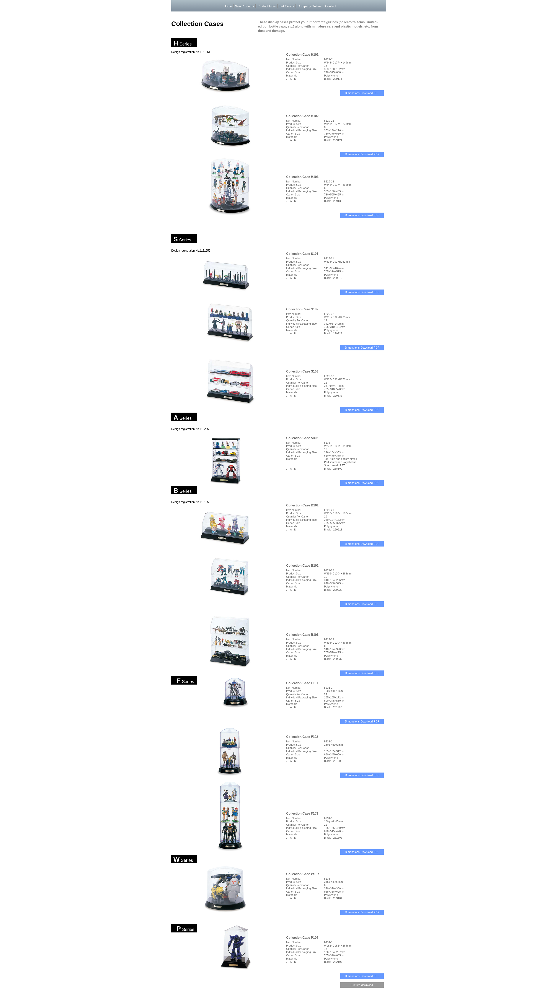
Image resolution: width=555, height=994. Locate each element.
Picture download (362, 985)
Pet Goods (286, 6)
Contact (330, 6)
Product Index (267, 6)
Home (228, 6)
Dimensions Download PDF (362, 93)
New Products (244, 6)
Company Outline (310, 6)
